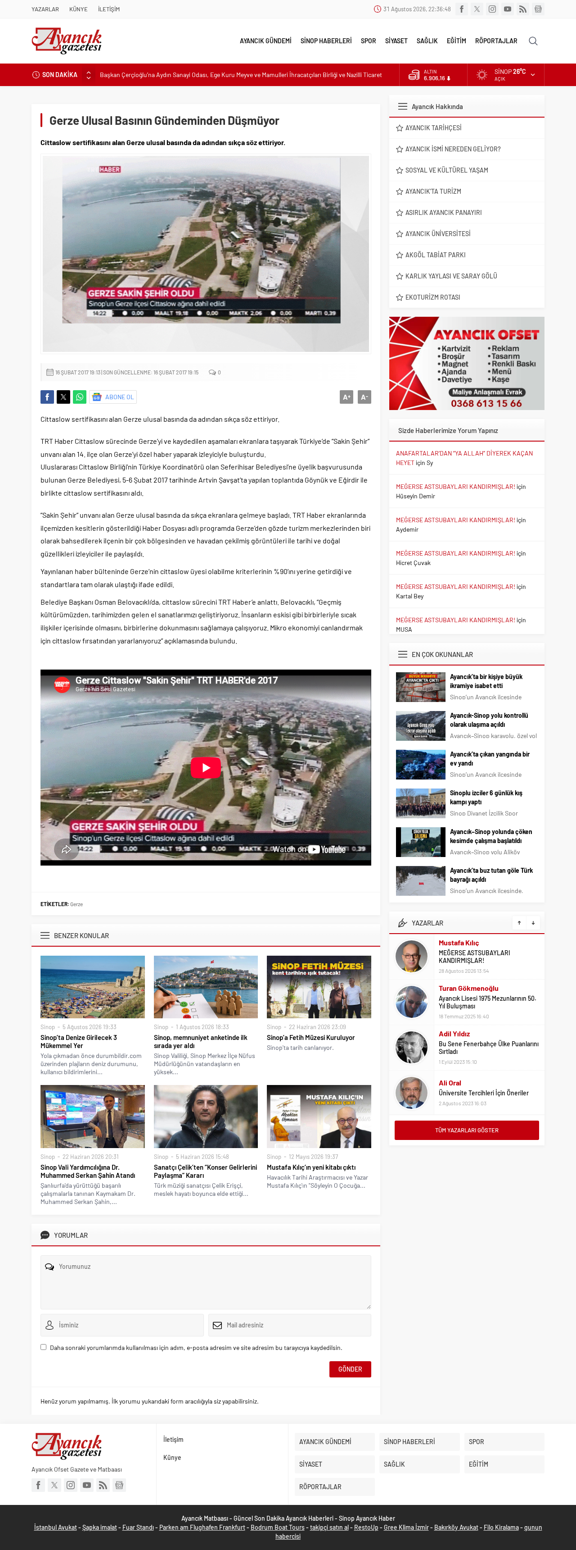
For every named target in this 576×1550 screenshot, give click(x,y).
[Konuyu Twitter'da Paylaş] (63, 397)
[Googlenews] (538, 9)
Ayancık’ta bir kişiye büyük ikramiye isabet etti (486, 681)
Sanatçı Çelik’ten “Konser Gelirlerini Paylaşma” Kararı (205, 1171)
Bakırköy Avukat (456, 1527)
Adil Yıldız (454, 988)
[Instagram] (492, 9)
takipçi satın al (329, 1527)
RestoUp (366, 1527)
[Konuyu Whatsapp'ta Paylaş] (79, 397)
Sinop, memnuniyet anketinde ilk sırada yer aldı (201, 1041)
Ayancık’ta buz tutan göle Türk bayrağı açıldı (491, 874)
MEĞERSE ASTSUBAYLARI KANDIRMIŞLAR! (455, 486)
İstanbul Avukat (55, 1527)
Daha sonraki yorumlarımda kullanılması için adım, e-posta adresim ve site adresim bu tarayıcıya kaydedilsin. (196, 1347)
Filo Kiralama (501, 1527)
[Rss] (523, 9)
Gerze (76, 904)
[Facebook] (461, 9)
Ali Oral (450, 1037)
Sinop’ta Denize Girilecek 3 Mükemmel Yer (78, 1041)
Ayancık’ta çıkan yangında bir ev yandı (490, 758)
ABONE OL (119, 397)
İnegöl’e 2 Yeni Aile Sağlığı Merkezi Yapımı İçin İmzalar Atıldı (178, 74)
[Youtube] (507, 9)
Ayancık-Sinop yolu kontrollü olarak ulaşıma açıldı (489, 719)
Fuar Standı (138, 1527)
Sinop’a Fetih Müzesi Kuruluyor (311, 1037)
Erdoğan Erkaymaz (468, 1078)
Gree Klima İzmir (406, 1527)
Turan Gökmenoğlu (469, 942)
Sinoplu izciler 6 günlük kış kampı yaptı (486, 797)
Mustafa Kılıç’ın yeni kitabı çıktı (311, 1167)
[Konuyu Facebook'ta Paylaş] (47, 397)
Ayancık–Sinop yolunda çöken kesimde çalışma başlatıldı (491, 836)
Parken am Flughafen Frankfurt (202, 1527)
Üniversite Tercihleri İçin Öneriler (484, 1047)
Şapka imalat (99, 1527)
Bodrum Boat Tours (278, 1527)
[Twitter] (477, 9)
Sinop (47, 1026)
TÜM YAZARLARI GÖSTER (467, 1130)
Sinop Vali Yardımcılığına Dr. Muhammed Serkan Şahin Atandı (87, 1171)
